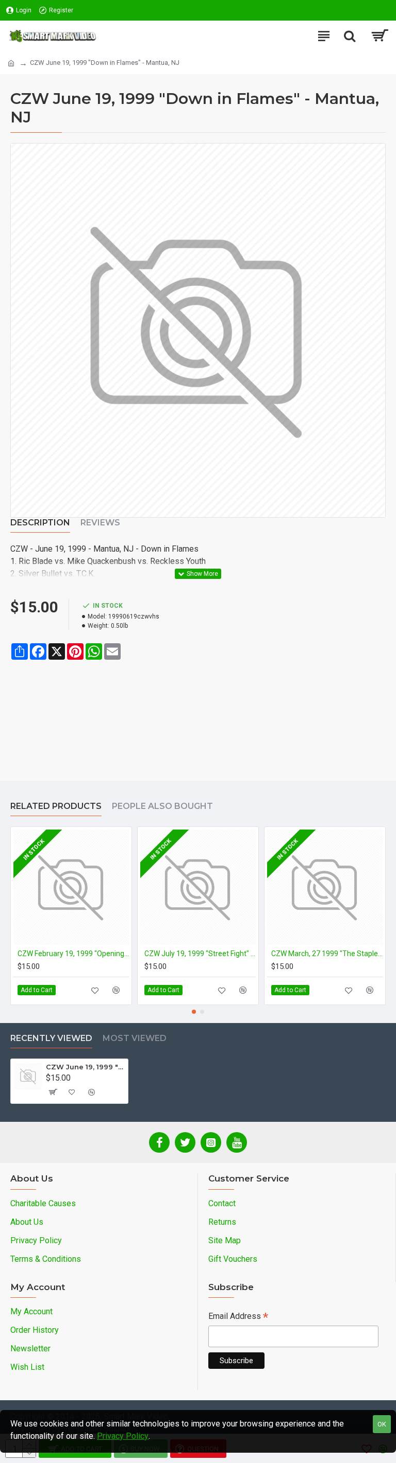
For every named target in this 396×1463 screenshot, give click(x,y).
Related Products (56, 806)
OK (381, 1424)
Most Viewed (135, 1038)
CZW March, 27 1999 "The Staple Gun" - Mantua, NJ (327, 953)
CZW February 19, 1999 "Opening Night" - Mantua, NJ (73, 953)
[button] (194, 1012)
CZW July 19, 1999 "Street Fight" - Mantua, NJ (200, 953)
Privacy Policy (122, 1436)
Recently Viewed (51, 1038)
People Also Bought (162, 806)
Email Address (238, 1317)
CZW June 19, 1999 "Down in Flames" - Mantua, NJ (85, 1067)
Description (40, 522)
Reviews (100, 522)
